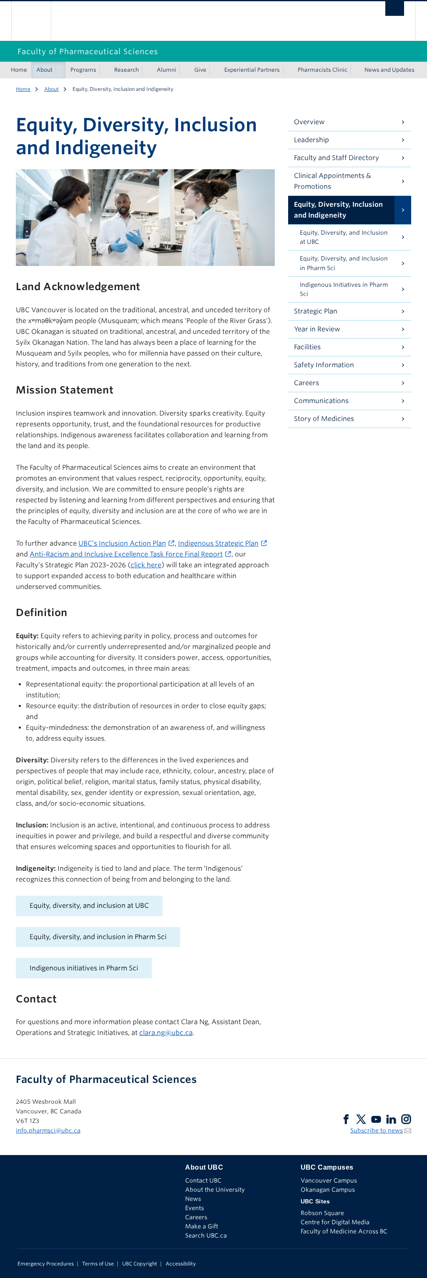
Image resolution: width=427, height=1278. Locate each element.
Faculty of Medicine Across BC (344, 1231)
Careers (306, 383)
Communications (321, 401)
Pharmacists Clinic (322, 70)
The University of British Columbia (37, 21)
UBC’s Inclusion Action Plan (122, 543)
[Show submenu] (60, 70)
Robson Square (322, 1213)
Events (194, 1208)
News (193, 1198)
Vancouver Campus (329, 1180)
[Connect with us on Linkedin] (391, 1119)
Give (200, 70)
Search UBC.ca (206, 1235)
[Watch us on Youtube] (376, 1119)
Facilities (307, 347)
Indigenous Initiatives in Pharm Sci (344, 289)
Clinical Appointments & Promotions (332, 181)
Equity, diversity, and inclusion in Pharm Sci (98, 937)
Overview (309, 122)
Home (19, 70)
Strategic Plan (315, 311)
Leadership (311, 140)
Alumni (166, 70)
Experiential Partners (252, 70)
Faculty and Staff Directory (336, 158)
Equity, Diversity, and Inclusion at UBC (344, 237)
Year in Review (317, 329)
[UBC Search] (394, 11)
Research (126, 70)
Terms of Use (98, 1263)
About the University (215, 1189)
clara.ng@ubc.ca (166, 1033)
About (44, 70)
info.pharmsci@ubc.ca (48, 1130)
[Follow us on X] (361, 1119)
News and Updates (389, 70)
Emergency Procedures (46, 1263)
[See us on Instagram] (406, 1119)
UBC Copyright (139, 1263)
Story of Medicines (324, 419)
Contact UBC (203, 1180)
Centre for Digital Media (335, 1222)
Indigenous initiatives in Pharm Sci (84, 968)
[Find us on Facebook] (346, 1119)
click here (146, 565)
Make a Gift (201, 1226)
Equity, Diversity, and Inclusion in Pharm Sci (344, 263)
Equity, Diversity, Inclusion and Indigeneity (338, 209)
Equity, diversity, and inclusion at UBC (89, 906)
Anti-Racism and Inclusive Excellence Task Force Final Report (126, 554)
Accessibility (181, 1263)
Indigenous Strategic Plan (218, 543)
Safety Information (324, 365)
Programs (83, 70)
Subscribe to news (376, 1130)
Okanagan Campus (328, 1189)
